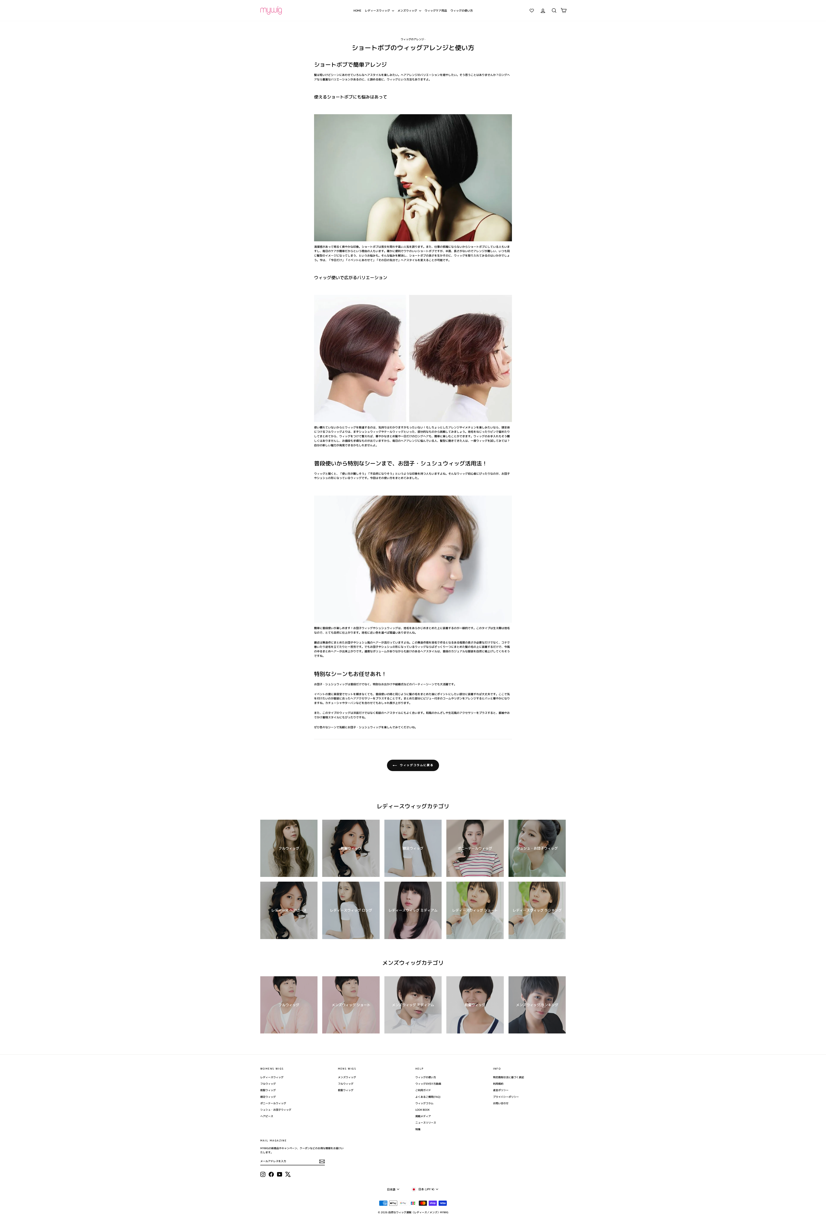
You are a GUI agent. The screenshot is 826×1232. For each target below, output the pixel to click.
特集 (418, 1129)
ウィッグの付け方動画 (428, 1084)
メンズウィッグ (408, 10)
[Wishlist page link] (532, 10)
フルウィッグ (268, 1084)
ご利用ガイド (423, 1090)
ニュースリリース (425, 1122)
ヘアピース (266, 1116)
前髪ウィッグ (268, 1090)
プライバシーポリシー (506, 1097)
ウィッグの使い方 (461, 10)
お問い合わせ (501, 1103)
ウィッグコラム (424, 1103)
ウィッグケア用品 (436, 10)
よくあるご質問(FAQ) (428, 1097)
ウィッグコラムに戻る (416, 765)
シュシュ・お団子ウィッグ (275, 1110)
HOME (357, 10)
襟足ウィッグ (268, 1097)
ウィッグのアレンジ (412, 39)
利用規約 (498, 1084)
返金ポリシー (501, 1090)
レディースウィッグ (378, 10)
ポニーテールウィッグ (273, 1103)
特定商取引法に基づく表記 (508, 1077)
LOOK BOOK (422, 1110)
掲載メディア (423, 1116)
